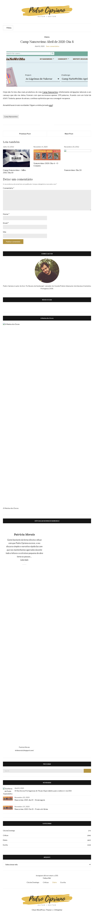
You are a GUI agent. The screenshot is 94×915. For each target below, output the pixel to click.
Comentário (8, 188)
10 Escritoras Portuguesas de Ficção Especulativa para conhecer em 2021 (43, 791)
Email (6, 223)
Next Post (69, 134)
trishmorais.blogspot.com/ (24, 750)
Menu (8, 27)
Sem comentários (52, 46)
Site (4, 232)
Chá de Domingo (9, 831)
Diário (47, 37)
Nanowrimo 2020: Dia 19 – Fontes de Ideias (31, 809)
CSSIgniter (58, 910)
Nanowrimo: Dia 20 (72, 170)
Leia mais (31, 559)
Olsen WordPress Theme (41, 910)
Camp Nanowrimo (50, 92)
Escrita (5, 845)
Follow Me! (47, 878)
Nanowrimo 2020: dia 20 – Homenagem (30, 800)
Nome (6, 214)
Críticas (5, 835)
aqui (51, 105)
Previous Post (25, 134)
